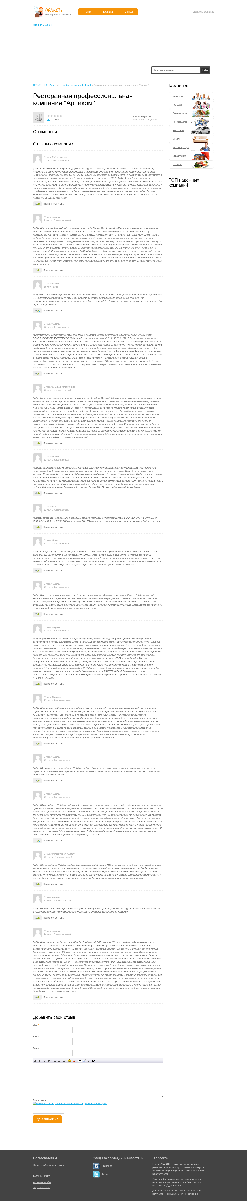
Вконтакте (107, 1166)
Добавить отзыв (47, 1119)
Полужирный (35, 1060)
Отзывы (129, 12)
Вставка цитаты (84, 1060)
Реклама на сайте (42, 1182)
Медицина (178, 96)
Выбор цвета (74, 1060)
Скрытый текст (80, 1060)
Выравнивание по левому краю (55, 1060)
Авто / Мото (178, 130)
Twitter (105, 1174)
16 (48, 119)
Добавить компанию (203, 12)
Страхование (179, 156)
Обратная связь (41, 1187)
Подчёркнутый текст (44, 1060)
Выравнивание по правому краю (64, 1060)
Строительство (180, 113)
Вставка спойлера (93, 1060)
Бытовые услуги (181, 147)
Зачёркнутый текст (49, 1060)
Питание (177, 164)
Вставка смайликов (69, 1060)
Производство (180, 122)
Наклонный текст (40, 1060)
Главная (88, 12)
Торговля (177, 105)
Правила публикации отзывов (48, 1165)
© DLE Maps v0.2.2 (42, 25)
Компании (108, 12)
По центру (59, 1060)
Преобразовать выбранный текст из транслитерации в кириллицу (89, 1060)
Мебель (176, 139)
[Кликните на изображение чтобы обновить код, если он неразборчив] (70, 1103)
